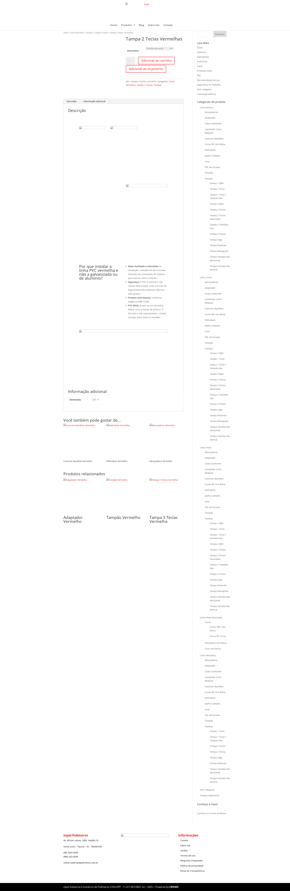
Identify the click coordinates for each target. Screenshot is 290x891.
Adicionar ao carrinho (156, 60)
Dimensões (133, 50)
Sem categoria (204, 89)
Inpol (199, 66)
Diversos (201, 52)
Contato (168, 25)
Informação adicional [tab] (94, 101)
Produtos (126, 25)
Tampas (89, 32)
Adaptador (210, 117)
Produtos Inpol (204, 70)
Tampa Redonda (218, 245)
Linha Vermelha (77, 32)
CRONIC (174, 887)
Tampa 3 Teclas (218, 233)
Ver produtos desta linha (100, 210)
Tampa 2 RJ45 (217, 203)
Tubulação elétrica (206, 94)
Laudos (184, 850)
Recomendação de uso (208, 80)
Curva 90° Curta (218, 636)
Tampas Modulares (209, 795)
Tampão (209, 172)
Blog (141, 25)
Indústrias (202, 61)
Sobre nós (154, 25)
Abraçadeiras (211, 112)
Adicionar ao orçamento (146, 69)
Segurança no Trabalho (209, 84)
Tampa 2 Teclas (101, 32)
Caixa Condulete (213, 123)
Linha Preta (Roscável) (211, 617)
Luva (207, 161)
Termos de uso (187, 855)
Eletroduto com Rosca (216, 642)
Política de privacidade (191, 865)
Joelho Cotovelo (212, 155)
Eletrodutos (203, 56)
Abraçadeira (211, 452)
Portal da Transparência (192, 870)
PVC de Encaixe (212, 167)
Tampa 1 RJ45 (217, 183)
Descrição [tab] (72, 101)
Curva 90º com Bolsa (215, 144)
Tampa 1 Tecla (217, 188)
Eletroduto (210, 149)
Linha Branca (206, 107)
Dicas (200, 47)
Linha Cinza (206, 277)
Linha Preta (205, 447)
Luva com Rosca (213, 648)
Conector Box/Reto (214, 138)
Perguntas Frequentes (191, 860)
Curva (208, 622)
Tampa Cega (216, 239)
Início (65, 32)
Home (113, 25)
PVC (199, 75)
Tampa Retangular (219, 251)
